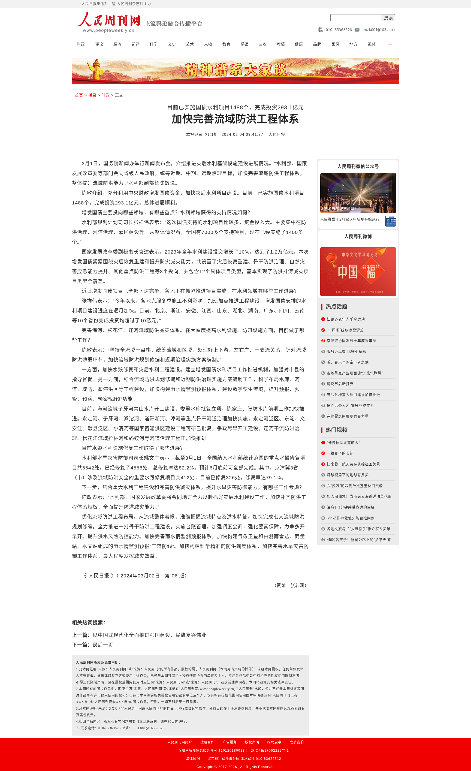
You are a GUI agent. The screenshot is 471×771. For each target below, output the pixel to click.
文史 (172, 44)
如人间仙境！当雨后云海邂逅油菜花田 (359, 496)
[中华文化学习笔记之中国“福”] (358, 271)
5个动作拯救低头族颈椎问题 (351, 518)
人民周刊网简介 (179, 742)
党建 (135, 44)
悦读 (244, 44)
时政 (81, 44)
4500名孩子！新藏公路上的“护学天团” (359, 540)
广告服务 (230, 742)
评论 (99, 44)
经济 (117, 44)
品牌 (317, 44)
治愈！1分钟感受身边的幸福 (351, 507)
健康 (299, 44)
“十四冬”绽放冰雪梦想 (345, 330)
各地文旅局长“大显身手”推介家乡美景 (359, 529)
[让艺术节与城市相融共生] (358, 193)
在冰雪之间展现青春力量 (348, 416)
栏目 (92, 95)
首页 (79, 95)
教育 (226, 44)
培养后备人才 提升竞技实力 (350, 405)
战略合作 (207, 742)
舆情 (281, 44)
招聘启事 (274, 742)
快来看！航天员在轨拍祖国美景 (353, 464)
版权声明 (252, 742)
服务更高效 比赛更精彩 (346, 352)
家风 (335, 44)
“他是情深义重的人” (343, 443)
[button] (390, 44)
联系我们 (297, 742)
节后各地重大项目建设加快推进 (353, 395)
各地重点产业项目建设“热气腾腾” (355, 373)
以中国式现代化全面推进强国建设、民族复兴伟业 (150, 635)
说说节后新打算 (340, 384)
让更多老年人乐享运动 (346, 319)
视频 (372, 44)
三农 (263, 44)
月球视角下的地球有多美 (348, 475)
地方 (353, 44)
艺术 (190, 44)
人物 (208, 44)
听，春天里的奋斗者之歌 (348, 362)
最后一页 (103, 645)
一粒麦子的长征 (340, 453)
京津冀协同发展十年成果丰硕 (351, 341)
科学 (154, 44)
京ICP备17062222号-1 (270, 750)
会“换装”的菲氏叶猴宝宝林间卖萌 (355, 486)
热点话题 (337, 306)
